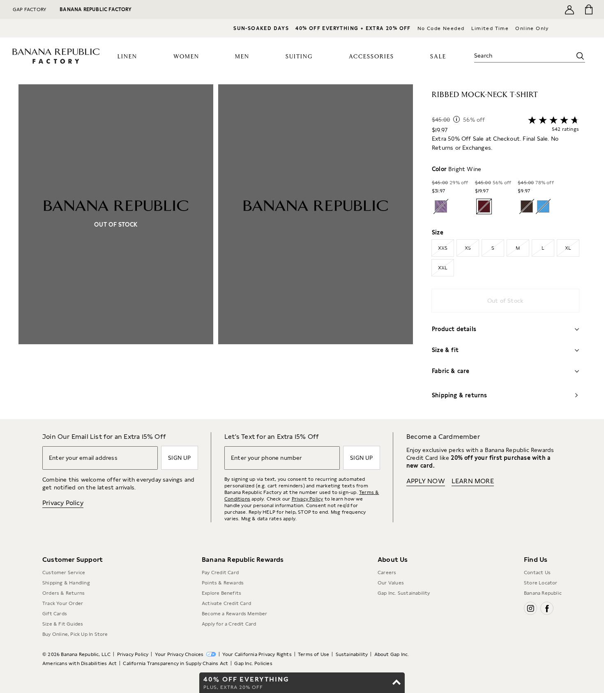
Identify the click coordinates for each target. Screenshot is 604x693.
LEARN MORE (473, 481)
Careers (387, 572)
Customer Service (63, 572)
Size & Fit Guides (62, 624)
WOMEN (186, 57)
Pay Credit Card (220, 572)
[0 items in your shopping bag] (588, 9)
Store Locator (541, 583)
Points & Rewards (223, 583)
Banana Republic (543, 593)
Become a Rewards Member (234, 614)
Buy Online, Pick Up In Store (75, 634)
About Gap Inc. (391, 654)
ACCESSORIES (371, 57)
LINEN (127, 57)
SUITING (299, 57)
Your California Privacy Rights (257, 654)
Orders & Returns (63, 593)
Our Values (391, 583)
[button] (215, 251)
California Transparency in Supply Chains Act (175, 663)
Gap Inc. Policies (253, 663)
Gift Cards (54, 614)
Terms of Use (313, 654)
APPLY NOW (425, 481)
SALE (438, 57)
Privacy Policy (62, 503)
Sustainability (352, 654)
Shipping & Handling (66, 583)
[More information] (456, 119)
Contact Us (537, 572)
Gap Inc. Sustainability (404, 593)
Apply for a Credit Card (229, 624)
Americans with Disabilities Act (79, 663)
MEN (242, 57)
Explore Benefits (221, 593)
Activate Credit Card (226, 603)
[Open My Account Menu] (569, 9)
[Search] (580, 56)
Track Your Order (62, 603)
